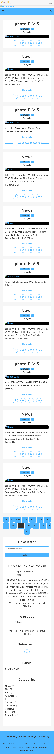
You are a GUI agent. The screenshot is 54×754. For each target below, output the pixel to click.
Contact (46, 744)
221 (25, 519)
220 (18, 519)
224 (47, 519)
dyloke (28, 603)
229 (36, 525)
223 (40, 519)
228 (28, 525)
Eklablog (45, 736)
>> (27, 531)
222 (32, 519)
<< (6, 519)
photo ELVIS (27, 24)
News (27, 57)
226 (13, 525)
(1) (8, 693)
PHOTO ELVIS (12, 669)
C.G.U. (21, 747)
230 (43, 525)
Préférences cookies (26, 750)
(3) (9, 686)
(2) (9, 689)
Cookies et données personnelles (36, 747)
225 (6, 525)
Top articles (38, 744)
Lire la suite (27, 90)
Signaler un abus (10, 747)
